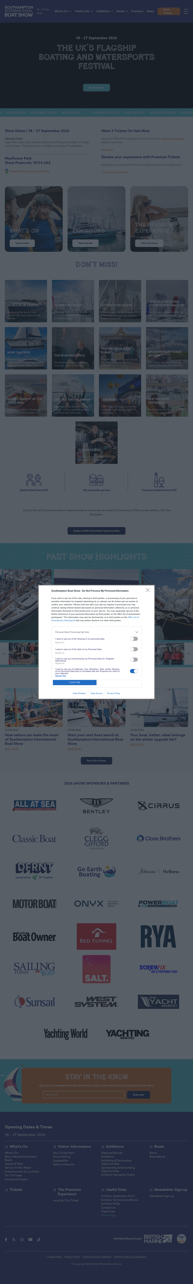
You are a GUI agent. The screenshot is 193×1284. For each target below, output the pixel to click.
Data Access (96, 693)
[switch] (134, 639)
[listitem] (96, 632)
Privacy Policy (113, 693)
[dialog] (96, 642)
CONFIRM (74, 682)
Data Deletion (79, 693)
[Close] (149, 591)
